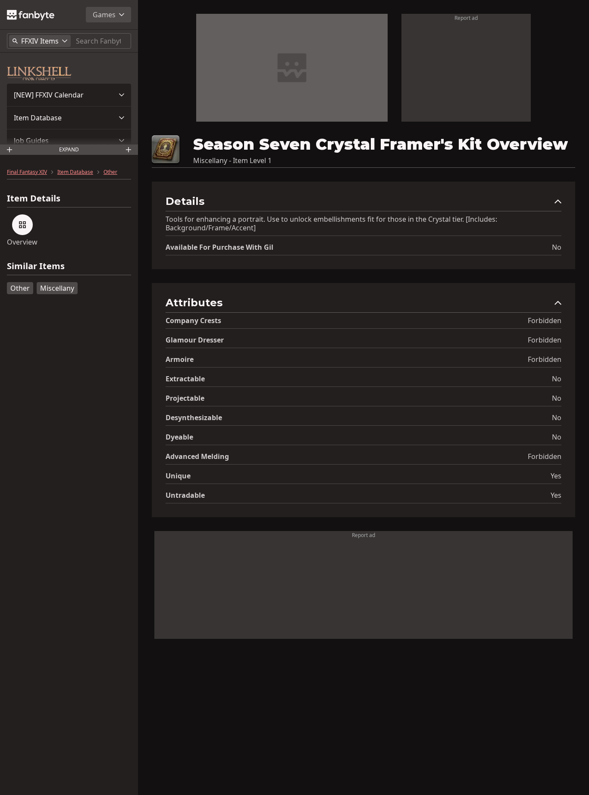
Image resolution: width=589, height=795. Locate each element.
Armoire (180, 359)
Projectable (185, 398)
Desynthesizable (194, 417)
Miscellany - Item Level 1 (232, 160)
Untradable (185, 495)
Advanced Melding (197, 456)
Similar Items (36, 266)
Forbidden (544, 320)
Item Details (33, 198)
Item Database (38, 117)
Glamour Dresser (195, 340)
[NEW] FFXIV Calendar (49, 95)
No (556, 247)
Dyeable (179, 437)
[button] (69, 95)
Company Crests (193, 320)
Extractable (185, 378)
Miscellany (57, 288)
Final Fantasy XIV (27, 172)
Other (110, 172)
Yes (556, 475)
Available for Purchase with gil (219, 247)
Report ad (466, 18)
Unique (178, 475)
